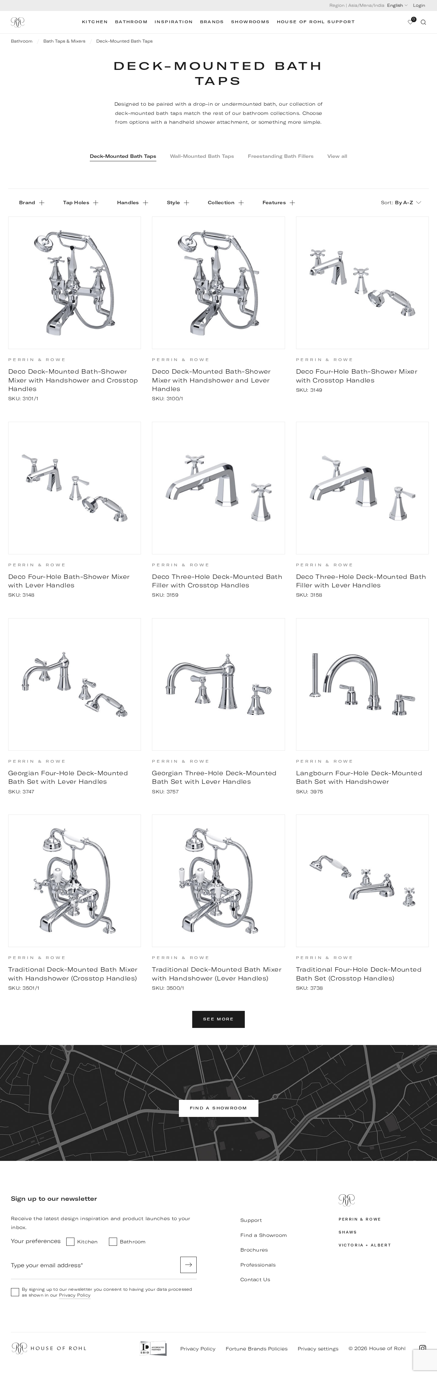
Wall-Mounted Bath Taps (202, 156)
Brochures (254, 1250)
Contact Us (255, 1279)
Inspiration (174, 22)
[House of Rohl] (382, 1200)
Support (251, 1220)
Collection (221, 202)
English (395, 5)
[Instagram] (422, 1348)
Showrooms (250, 22)
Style (173, 202)
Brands (212, 22)
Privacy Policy (74, 1295)
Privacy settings (318, 1349)
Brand (27, 202)
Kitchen (95, 22)
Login (419, 5)
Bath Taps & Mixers (64, 41)
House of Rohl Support (316, 22)
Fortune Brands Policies (256, 1349)
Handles (128, 202)
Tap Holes (76, 202)
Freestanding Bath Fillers (281, 156)
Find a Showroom (263, 1235)
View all (337, 156)
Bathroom (131, 22)
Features (274, 202)
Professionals (258, 1265)
